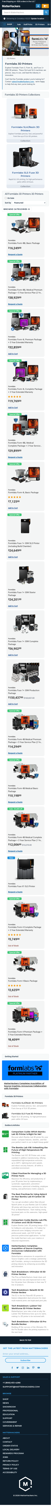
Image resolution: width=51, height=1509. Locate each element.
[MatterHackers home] (11, 6)
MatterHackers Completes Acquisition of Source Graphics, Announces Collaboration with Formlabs (25, 1086)
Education (9, 1414)
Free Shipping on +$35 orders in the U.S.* (18, 1)
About (6, 1438)
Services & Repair (12, 1426)
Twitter (17, 1367)
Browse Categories (16, 209)
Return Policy (10, 1461)
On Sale (10, 198)
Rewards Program (13, 1453)
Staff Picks (28, 24)
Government (10, 1422)
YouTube (38, 1367)
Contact (7, 1442)
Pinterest (33, 1367)
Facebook (12, 1367)
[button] (25, 18)
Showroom (9, 1407)
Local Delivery (11, 1449)
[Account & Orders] (38, 6)
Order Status (10, 1445)
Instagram (22, 1367)
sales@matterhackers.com (23, 82)
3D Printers (39, 24)
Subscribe (25, 1360)
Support (7, 1418)
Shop (5, 1399)
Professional (10, 1410)
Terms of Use (10, 1468)
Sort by (8, 203)
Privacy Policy (11, 1465)
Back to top (25, 1340)
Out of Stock (13, 946)
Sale (19, 24)
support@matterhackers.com (21, 1386)
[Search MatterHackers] (46, 12)
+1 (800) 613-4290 (11, 1382)
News (6, 1403)
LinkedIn (28, 1367)
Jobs (5, 1457)
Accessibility (10, 1472)
